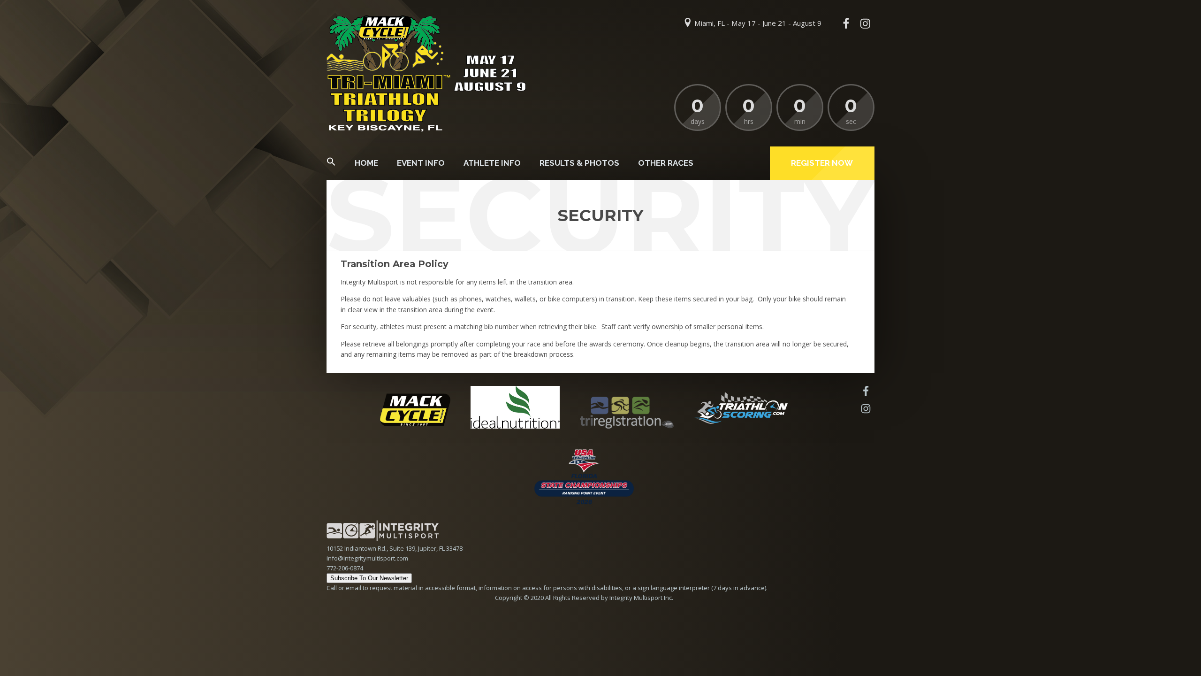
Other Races (665, 163)
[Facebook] (845, 23)
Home (366, 163)
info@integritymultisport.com (367, 558)
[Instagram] (865, 23)
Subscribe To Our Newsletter (369, 578)
